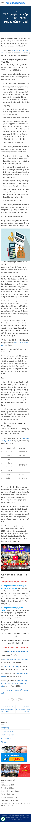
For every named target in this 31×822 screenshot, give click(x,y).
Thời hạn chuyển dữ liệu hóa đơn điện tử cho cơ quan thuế (23, 709)
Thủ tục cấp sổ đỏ (7, 731)
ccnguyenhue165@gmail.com (17, 651)
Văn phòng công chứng (17, 819)
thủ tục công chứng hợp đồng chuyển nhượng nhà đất (14, 683)
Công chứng (5, 728)
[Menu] (2, 3)
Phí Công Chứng (6, 738)
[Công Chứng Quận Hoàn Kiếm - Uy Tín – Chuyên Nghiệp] (15, 3)
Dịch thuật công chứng (11, 666)
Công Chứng (18, 817)
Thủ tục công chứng (7, 735)
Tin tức (16, 12)
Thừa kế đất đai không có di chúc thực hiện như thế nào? (8, 709)
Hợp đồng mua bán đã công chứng (15, 659)
